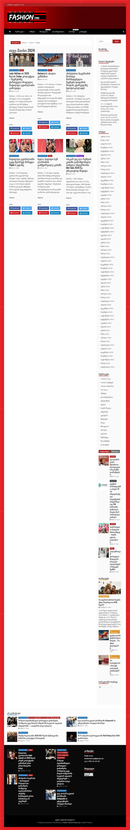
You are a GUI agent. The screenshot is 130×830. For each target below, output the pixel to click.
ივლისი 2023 (106, 239)
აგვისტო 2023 (106, 235)
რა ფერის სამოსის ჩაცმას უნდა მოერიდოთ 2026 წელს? (109, 602)
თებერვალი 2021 (107, 345)
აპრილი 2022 (106, 294)
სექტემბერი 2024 (107, 191)
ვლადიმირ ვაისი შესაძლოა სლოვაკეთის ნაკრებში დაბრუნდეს (115, 466)
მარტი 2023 (105, 254)
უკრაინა (104, 434)
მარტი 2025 (105, 169)
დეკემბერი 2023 (107, 221)
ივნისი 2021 (105, 330)
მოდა (21, 70)
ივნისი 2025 (105, 158)
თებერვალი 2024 (107, 213)
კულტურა (104, 415)
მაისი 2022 (105, 290)
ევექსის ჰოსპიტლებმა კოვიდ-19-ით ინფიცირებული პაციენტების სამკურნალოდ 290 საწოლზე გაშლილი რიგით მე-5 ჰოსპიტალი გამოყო (115, 500)
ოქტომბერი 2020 (107, 360)
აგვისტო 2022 (106, 279)
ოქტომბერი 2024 (107, 188)
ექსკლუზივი (105, 401)
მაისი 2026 (105, 140)
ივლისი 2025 (106, 155)
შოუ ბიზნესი (105, 441)
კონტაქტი (83, 32)
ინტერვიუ (104, 412)
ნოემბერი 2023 (107, 224)
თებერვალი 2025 (107, 173)
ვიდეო (103, 404)
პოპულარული (104, 451)
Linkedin (27, 133)
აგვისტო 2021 (106, 323)
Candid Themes (86, 822)
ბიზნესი (32, 32)
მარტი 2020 (105, 363)
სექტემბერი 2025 (107, 151)
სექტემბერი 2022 (107, 275)
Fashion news (14, 70)
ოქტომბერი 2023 (107, 228)
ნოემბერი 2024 (107, 184)
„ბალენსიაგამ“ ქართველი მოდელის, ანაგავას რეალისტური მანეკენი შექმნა (115, 560)
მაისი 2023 (105, 246)
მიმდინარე (115, 451)
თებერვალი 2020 (107, 367)
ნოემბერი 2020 (107, 356)
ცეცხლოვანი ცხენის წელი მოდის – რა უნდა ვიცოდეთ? (115, 640)
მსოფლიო (45, 31)
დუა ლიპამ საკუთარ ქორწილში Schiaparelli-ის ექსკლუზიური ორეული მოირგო (96, 721)
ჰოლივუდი (80, 156)
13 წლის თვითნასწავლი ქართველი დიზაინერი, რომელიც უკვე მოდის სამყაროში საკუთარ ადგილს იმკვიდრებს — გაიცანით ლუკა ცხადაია (40, 723)
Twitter (27, 128)
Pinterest (15, 133)
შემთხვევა (104, 437)
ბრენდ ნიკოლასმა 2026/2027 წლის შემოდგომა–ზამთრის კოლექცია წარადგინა (38, 736)
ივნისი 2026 (105, 137)
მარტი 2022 (105, 297)
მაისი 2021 (105, 334)
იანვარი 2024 (106, 217)
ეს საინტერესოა (58, 32)
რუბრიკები (19, 32)
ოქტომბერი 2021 (107, 316)
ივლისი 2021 (106, 327)
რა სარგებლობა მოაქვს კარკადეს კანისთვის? (115, 665)
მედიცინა (104, 419)
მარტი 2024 (105, 210)
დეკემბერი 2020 (107, 352)
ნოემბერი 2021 (107, 312)
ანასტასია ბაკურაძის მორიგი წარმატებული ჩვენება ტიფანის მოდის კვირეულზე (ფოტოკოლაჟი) (78, 80)
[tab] (104, 451)
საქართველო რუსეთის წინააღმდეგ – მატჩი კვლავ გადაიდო (115, 533)
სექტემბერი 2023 (107, 232)
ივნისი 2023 (105, 243)
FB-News (104, 390)
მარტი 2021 (105, 341)
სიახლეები (104, 578)
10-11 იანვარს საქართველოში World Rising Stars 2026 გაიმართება (99, 736)
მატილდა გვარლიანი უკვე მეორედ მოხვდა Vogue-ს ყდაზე (21, 162)
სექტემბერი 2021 (107, 319)
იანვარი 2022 (106, 305)
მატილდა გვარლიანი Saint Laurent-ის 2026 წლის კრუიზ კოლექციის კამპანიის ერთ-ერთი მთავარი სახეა (110, 120)
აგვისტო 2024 (106, 195)
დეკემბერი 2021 (107, 308)
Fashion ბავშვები (107, 382)
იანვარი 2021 (106, 349)
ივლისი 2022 (106, 283)
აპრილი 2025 (106, 166)
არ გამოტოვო (14, 713)
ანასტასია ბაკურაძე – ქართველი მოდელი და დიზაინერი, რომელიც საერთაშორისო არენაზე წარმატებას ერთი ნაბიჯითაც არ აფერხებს (26, 789)
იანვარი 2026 (106, 144)
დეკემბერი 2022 (107, 265)
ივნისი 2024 (105, 199)
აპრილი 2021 (106, 338)
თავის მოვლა (106, 408)
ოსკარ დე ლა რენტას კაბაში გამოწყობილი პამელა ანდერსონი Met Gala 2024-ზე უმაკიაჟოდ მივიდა (78, 164)
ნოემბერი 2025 (107, 147)
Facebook (15, 128)
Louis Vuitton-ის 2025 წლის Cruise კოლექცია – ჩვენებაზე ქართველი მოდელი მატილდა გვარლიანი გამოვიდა (21, 80)
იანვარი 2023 (106, 261)
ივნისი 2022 (105, 286)
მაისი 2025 (105, 162)
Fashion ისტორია (107, 386)
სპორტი (73, 31)
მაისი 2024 (105, 202)
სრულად (11, 118)
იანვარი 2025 (106, 177)
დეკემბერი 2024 (107, 180)
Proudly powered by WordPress (49, 822)
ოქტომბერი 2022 (107, 272)
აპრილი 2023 (106, 250)
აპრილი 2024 (106, 206)
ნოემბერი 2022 (107, 268)
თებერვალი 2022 (107, 301)
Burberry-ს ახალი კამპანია (47, 74)
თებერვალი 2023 (107, 257)
